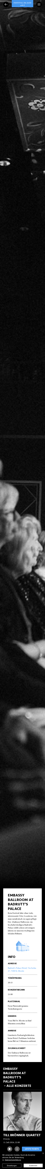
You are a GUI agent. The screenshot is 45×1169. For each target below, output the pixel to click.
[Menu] (39, 4)
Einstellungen (12, 1165)
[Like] (6, 4)
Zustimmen (33, 1165)
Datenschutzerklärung (13, 1160)
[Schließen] (42, 1154)
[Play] (10, 1149)
